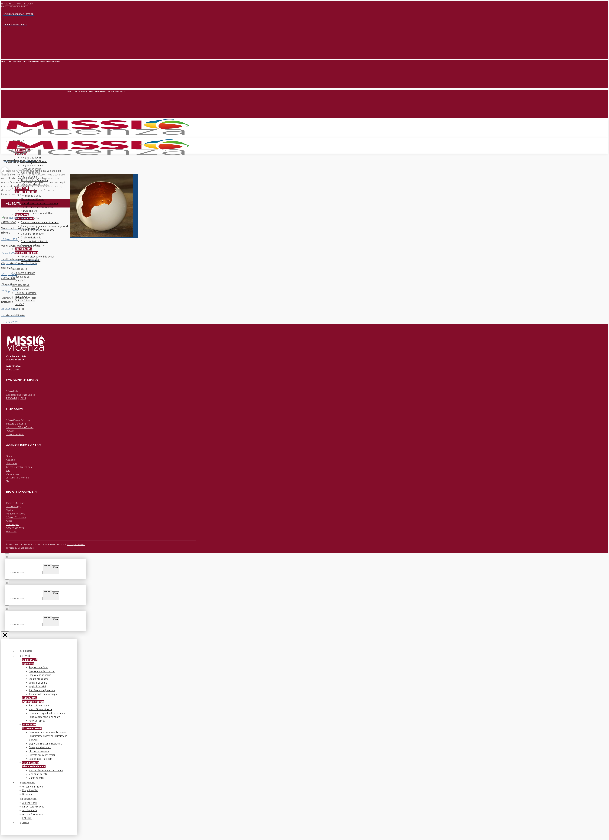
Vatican (12, 474)
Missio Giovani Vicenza (18, 420)
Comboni (12, 524)
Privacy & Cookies (76, 544)
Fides (9, 456)
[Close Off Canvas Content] (5, 635)
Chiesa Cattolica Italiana (19, 466)
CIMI (23, 398)
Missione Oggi (13, 506)
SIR (8, 470)
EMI (8, 481)
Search (14, 572)
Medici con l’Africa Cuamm (19, 427)
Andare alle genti (15, 527)
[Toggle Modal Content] (4, 53)
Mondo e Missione (15, 513)
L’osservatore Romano (17, 477)
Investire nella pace (19, 217)
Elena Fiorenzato (26, 547)
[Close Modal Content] (7, 555)
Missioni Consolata (16, 517)
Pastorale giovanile (16, 423)
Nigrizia (9, 510)
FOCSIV (10, 430)
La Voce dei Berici (15, 434)
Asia (10, 459)
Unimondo (11, 463)
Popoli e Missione (15, 502)
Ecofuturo (11, 531)
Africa (9, 520)
